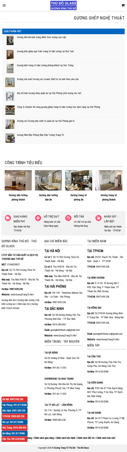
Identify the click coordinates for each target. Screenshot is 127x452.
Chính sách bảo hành (65, 437)
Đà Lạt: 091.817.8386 (12, 422)
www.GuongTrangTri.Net (22, 294)
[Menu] (4, 5)
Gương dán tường (26, 300)
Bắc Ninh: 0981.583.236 (13, 410)
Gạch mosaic (13, 308)
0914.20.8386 (102, 371)
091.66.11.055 (59, 367)
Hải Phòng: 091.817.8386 (14, 405)
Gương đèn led (9, 300)
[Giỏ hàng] (123, 5)
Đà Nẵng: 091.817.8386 (13, 433)
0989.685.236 (59, 419)
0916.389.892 (59, 324)
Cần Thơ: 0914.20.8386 (13, 439)
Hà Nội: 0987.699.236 (12, 399)
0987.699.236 (59, 302)
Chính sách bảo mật (105, 437)
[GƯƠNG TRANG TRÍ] (63, 5)
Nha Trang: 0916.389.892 (14, 427)
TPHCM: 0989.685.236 (13, 416)
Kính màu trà (24, 304)
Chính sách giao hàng (44, 437)
